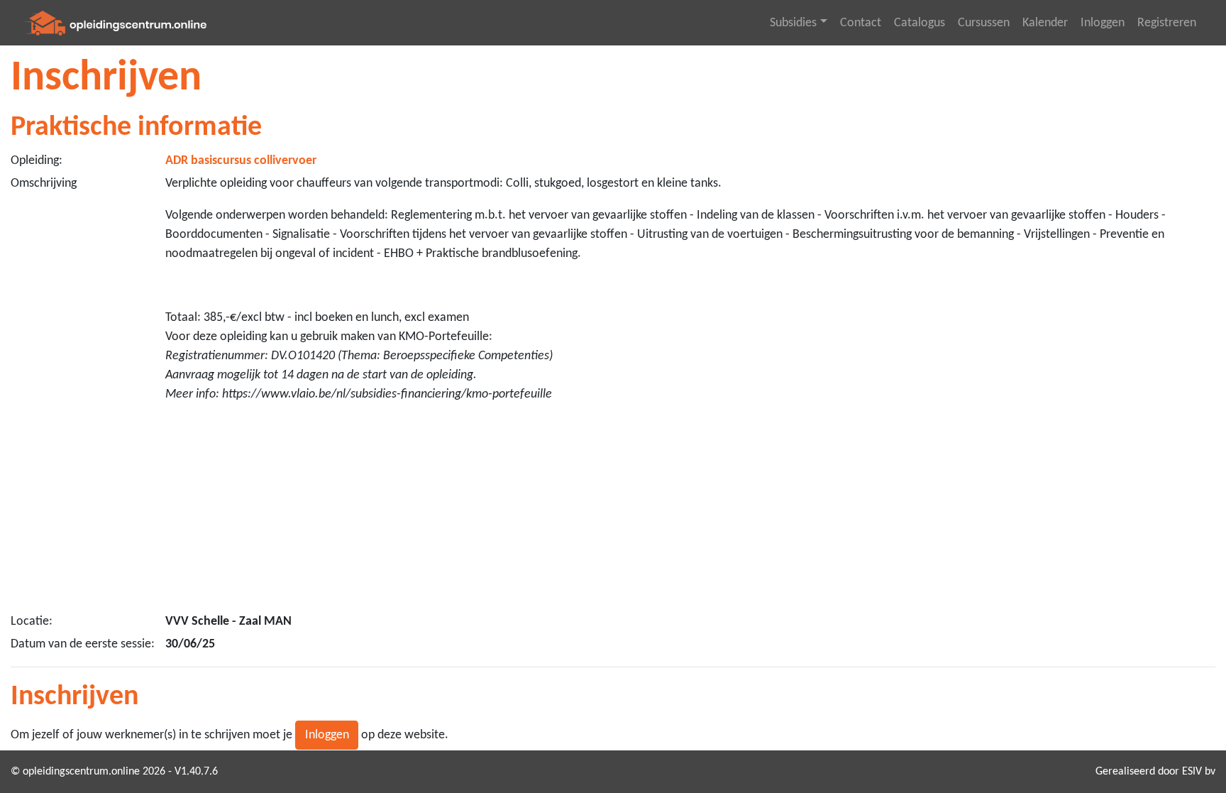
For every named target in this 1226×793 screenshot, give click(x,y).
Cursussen (984, 23)
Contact (860, 23)
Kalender (1045, 23)
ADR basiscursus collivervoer (240, 161)
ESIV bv (1198, 771)
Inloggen (1103, 23)
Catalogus (919, 23)
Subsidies (793, 23)
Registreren (1166, 23)
